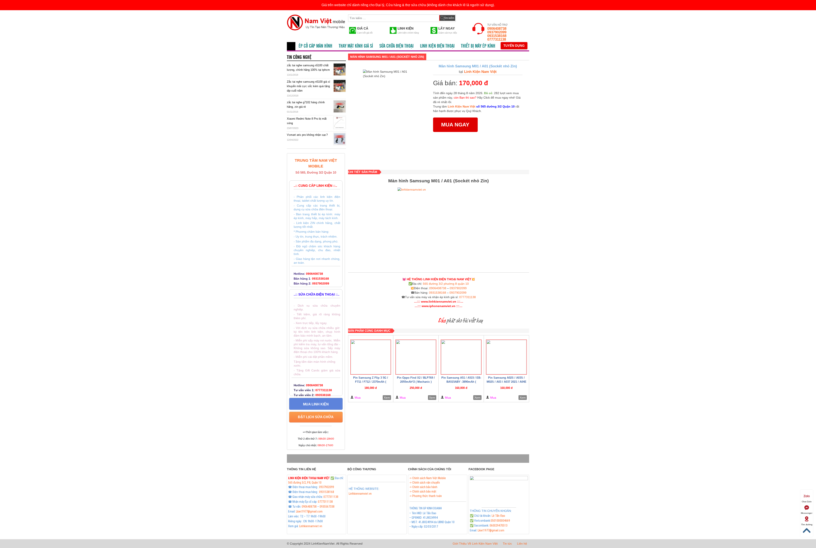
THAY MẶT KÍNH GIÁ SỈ (356, 46)
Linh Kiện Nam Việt (480, 72)
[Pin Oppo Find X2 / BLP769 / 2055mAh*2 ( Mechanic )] (415, 357)
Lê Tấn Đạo (498, 515)
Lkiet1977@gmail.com (309, 511)
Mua (358, 397)
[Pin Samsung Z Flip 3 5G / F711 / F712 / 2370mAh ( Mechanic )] (370, 357)
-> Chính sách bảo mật (422, 491)
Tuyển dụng (514, 45)
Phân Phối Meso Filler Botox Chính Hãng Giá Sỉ (376, 498)
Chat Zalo (807, 501)
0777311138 (496, 39)
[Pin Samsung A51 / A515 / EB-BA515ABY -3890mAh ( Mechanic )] (461, 357)
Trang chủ (291, 46)
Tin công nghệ (299, 57)
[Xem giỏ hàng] (463, 17)
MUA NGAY (455, 124)
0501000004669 (500, 520)
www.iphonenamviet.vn (438, 306)
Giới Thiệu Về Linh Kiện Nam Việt (475, 543)
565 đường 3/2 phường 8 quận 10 (446, 283)
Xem (387, 397)
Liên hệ (522, 543)
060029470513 (498, 525)
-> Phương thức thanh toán (425, 496)
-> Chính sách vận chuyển (424, 482)
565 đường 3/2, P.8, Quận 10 (305, 482)
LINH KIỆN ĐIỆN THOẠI (437, 46)
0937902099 (496, 32)
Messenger (806, 513)
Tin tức (507, 543)
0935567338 (327, 506)
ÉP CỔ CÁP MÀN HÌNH (315, 46)
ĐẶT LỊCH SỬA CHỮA (316, 417)
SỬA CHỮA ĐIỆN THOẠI (396, 46)
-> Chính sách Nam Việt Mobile (427, 478)
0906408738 (496, 29)
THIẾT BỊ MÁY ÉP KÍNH (478, 46)
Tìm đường (806, 524)
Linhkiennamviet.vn (310, 526)
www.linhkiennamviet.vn (438, 301)
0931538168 (496, 36)
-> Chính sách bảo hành (423, 487)
